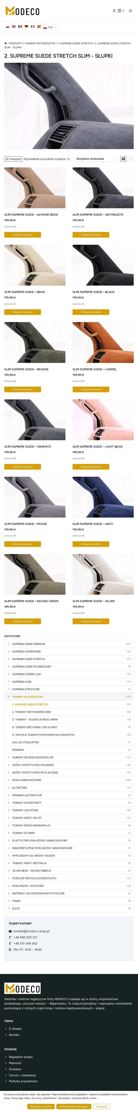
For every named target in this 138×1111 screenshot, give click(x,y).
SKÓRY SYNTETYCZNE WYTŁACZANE (35, 772)
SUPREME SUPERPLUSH (26, 674)
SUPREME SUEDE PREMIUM (28, 643)
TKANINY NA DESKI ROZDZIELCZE (32, 757)
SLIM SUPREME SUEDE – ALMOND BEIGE (31, 214)
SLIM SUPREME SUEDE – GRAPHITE (27, 446)
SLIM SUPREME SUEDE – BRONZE (26, 369)
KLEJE (16, 908)
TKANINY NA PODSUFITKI (27, 696)
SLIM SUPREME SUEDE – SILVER (94, 601)
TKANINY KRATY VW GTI (27, 817)
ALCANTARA (19, 787)
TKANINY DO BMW (23, 832)
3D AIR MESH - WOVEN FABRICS (31, 870)
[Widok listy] (131, 159)
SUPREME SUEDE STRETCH (28, 659)
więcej (100, 1008)
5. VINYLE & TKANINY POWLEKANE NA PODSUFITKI (43, 734)
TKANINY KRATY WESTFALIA (29, 863)
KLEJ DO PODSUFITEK (25, 742)
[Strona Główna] (5, 43)
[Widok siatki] (123, 159)
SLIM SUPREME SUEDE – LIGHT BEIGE (98, 446)
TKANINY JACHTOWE (25, 810)
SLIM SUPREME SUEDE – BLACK (93, 292)
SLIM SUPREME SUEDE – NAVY (93, 524)
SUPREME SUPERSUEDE (26, 651)
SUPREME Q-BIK (22, 681)
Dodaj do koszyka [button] (23, 234)
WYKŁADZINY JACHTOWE (27, 885)
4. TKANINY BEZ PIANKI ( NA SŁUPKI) (34, 727)
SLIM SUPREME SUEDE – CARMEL (95, 369)
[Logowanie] (114, 10)
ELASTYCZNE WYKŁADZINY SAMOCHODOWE (39, 840)
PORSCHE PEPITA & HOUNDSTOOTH (34, 878)
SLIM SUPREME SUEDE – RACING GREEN (31, 601)
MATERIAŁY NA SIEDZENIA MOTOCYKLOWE (38, 893)
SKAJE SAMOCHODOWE (26, 780)
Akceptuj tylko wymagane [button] (73, 1106)
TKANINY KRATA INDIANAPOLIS (31, 825)
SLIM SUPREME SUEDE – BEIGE (24, 292)
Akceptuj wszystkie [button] (41, 1106)
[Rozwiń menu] (130, 10)
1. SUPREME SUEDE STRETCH (30, 704)
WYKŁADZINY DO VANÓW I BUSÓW (33, 855)
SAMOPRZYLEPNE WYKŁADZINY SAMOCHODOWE (42, 848)
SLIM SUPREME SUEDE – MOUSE (25, 524)
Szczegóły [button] (102, 1106)
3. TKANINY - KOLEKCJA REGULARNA (35, 719)
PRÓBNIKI (18, 749)
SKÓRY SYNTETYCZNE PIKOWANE (33, 764)
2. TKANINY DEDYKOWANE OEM (31, 711)
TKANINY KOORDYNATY (26, 802)
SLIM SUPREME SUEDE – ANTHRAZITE (98, 214)
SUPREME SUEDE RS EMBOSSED (31, 666)
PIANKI (16, 900)
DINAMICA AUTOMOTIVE (27, 795)
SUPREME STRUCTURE (26, 689)
